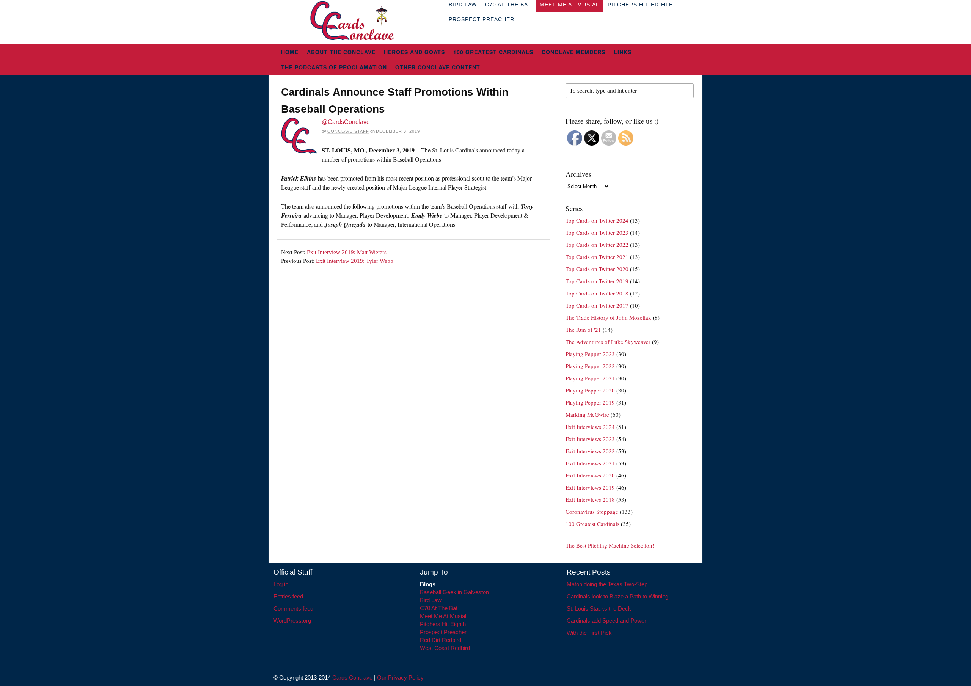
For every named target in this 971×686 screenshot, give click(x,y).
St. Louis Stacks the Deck (599, 608)
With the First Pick (589, 632)
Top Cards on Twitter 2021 (597, 257)
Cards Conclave (352, 677)
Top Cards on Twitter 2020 (597, 269)
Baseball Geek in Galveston (454, 592)
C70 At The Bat (438, 608)
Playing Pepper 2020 (590, 390)
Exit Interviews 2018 (590, 499)
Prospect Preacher (481, 19)
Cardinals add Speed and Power (606, 620)
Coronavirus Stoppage (592, 511)
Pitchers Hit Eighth (443, 624)
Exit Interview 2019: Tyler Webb (354, 261)
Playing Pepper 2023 (590, 354)
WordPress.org (292, 620)
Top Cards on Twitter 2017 (597, 305)
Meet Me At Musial (443, 616)
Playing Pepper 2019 (590, 402)
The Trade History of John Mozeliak (608, 317)
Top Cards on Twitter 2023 (597, 232)
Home (290, 52)
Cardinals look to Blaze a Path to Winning (617, 596)
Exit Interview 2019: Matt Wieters (347, 252)
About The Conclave (341, 52)
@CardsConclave (346, 122)
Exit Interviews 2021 (590, 463)
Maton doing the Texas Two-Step (607, 584)
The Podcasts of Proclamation (334, 67)
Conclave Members (573, 52)
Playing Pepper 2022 (590, 366)
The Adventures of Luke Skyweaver (608, 341)
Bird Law (431, 600)
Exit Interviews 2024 (590, 426)
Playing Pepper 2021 (590, 378)
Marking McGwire (587, 414)
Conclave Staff (348, 131)
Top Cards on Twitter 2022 (597, 244)
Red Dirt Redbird (440, 640)
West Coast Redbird (445, 648)
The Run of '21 (583, 329)
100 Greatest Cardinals (493, 52)
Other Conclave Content (437, 67)
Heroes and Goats (414, 52)
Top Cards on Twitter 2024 (597, 220)
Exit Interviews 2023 (590, 439)
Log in (280, 584)
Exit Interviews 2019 (590, 487)
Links (623, 52)
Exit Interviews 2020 (590, 475)
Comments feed (293, 608)
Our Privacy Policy (400, 677)
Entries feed (288, 596)
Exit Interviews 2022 (590, 451)
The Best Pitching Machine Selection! (610, 545)
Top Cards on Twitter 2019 (597, 281)
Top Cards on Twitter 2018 (597, 293)
